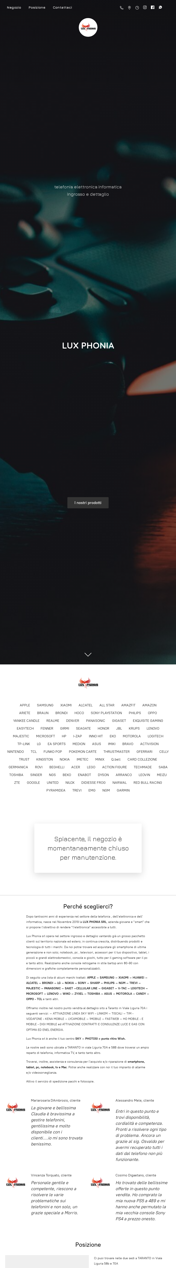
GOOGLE (33, 783)
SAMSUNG (45, 705)
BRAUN (43, 713)
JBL (119, 728)
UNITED (53, 783)
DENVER (72, 721)
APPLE (25, 705)
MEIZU (162, 775)
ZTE (17, 783)
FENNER (47, 728)
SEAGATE (83, 728)
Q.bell (116, 759)
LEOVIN (144, 775)
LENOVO (153, 728)
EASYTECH (25, 728)
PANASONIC (95, 721)
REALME (52, 721)
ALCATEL (86, 705)
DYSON (103, 775)
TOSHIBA (16, 775)
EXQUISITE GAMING (148, 721)
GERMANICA (18, 767)
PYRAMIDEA (55, 790)
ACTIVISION (149, 744)
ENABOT (84, 775)
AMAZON (149, 705)
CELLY (164, 752)
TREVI (77, 790)
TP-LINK (23, 744)
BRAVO (127, 744)
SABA (163, 767)
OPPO (152, 713)
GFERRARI (144, 752)
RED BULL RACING (148, 783)
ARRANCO (124, 775)
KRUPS (134, 728)
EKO (113, 736)
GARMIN (123, 790)
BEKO (67, 775)
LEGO (91, 767)
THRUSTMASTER (116, 752)
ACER (75, 767)
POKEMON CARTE (83, 752)
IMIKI (111, 744)
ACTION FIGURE (114, 767)
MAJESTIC (21, 736)
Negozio (14, 7)
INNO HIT (96, 736)
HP (64, 736)
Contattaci (62, 7)
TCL (34, 752)
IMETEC (82, 759)
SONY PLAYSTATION (106, 713)
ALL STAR (106, 705)
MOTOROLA (132, 736)
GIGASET (119, 721)
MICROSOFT (45, 736)
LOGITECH (155, 736)
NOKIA (65, 759)
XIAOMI (66, 705)
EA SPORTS (57, 744)
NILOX (69, 783)
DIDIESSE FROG (93, 783)
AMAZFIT (128, 705)
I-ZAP (77, 736)
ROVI (38, 767)
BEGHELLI (56, 767)
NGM (106, 790)
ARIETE (24, 713)
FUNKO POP (53, 752)
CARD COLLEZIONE (142, 759)
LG (39, 744)
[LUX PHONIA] (88, 683)
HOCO (79, 713)
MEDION (79, 744)
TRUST (24, 759)
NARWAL (119, 783)
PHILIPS (135, 713)
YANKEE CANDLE (26, 721)
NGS (52, 775)
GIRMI (64, 728)
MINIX (99, 759)
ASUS (96, 744)
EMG (92, 790)
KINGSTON (44, 759)
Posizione (37, 7)
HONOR (103, 728)
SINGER (36, 775)
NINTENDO (15, 752)
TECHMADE (143, 767)
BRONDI (61, 713)
